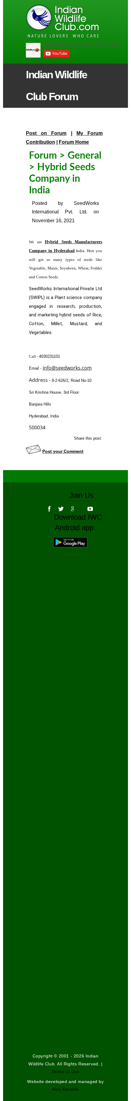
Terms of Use (65, 1071)
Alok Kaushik (65, 1089)
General (84, 155)
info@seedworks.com (67, 367)
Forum (43, 155)
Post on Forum (46, 133)
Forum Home (74, 142)
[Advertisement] (65, 758)
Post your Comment (62, 451)
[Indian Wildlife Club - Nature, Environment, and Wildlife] (53, 21)
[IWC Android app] (76, 541)
